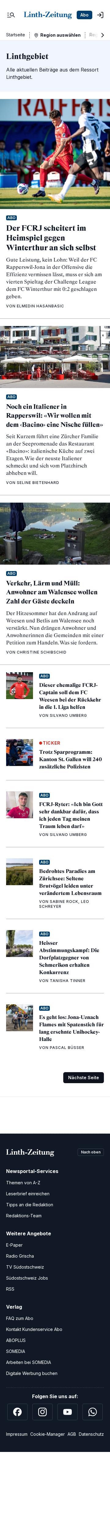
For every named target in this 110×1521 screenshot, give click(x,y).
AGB (72, 1434)
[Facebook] (17, 1412)
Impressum (17, 1434)
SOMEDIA (15, 1351)
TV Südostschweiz (25, 1267)
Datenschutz (91, 1434)
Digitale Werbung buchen (31, 1373)
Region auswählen (60, 35)
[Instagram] (42, 1412)
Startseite (15, 34)
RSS (10, 1289)
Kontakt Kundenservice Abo (34, 1329)
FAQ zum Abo (19, 1318)
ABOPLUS (16, 1340)
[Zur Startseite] (48, 15)
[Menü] (11, 15)
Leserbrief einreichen (28, 1193)
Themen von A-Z (23, 1182)
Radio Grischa (20, 1256)
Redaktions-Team (24, 1215)
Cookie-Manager (47, 1434)
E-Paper (14, 1245)
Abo (84, 14)
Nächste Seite (83, 1077)
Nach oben (91, 1152)
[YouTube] (67, 1412)
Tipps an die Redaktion (29, 1204)
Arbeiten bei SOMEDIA (28, 1362)
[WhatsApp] (92, 1412)
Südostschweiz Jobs (27, 1278)
